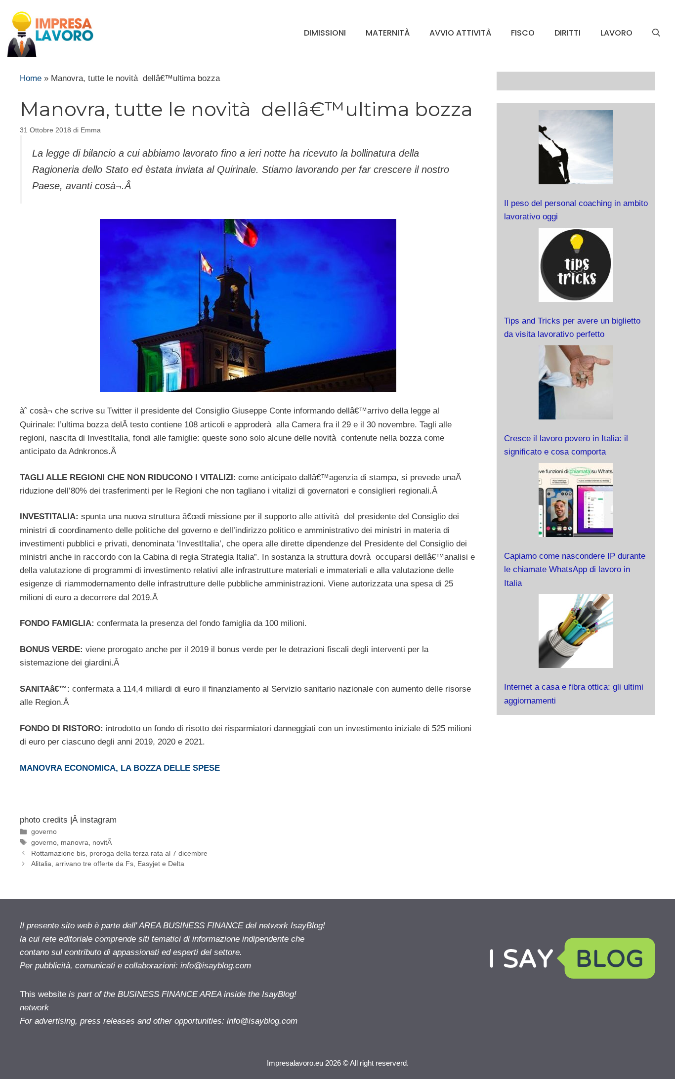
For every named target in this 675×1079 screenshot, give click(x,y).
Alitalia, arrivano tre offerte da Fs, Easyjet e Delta (107, 864)
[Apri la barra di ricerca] (656, 33)
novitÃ (103, 842)
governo (44, 831)
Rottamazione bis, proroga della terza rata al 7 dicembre (119, 853)
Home (31, 78)
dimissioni (325, 33)
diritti (567, 33)
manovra (74, 842)
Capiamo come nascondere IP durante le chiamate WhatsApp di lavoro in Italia (574, 569)
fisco (523, 33)
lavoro (616, 33)
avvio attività (460, 33)
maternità (388, 33)
